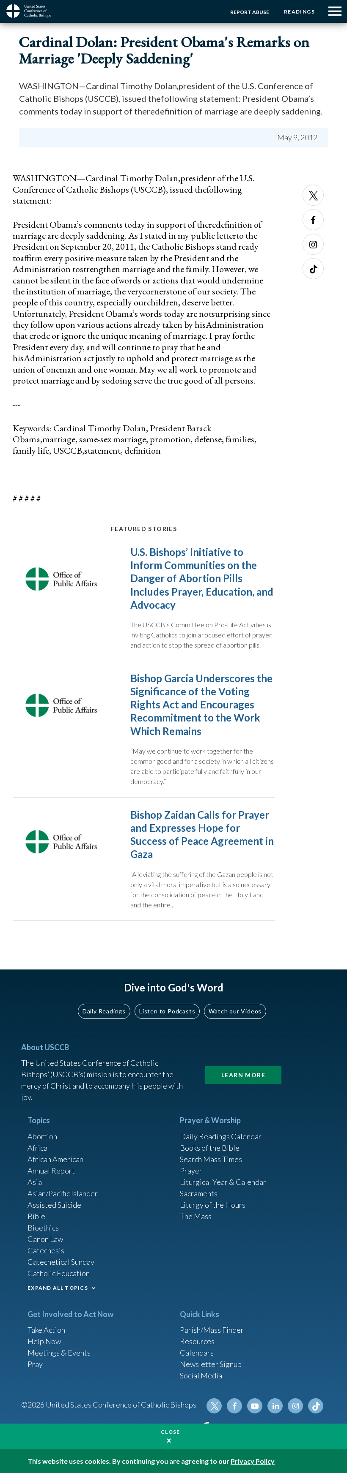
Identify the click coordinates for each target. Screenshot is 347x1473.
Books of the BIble (210, 1147)
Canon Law (45, 1239)
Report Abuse (249, 12)
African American (55, 1159)
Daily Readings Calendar (221, 1136)
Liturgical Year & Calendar (223, 1182)
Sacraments (199, 1193)
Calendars (197, 1352)
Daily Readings (104, 1011)
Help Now (44, 1341)
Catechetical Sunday (61, 1261)
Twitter (313, 195)
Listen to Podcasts (167, 1011)
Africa (37, 1147)
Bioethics (43, 1227)
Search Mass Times (211, 1159)
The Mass (196, 1216)
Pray (35, 1364)
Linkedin (275, 1405)
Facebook (313, 219)
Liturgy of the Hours (212, 1204)
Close (170, 1432)
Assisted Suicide (54, 1204)
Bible (36, 1216)
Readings (299, 11)
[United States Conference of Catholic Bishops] (31, 11)
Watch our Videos (235, 1011)
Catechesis (46, 1250)
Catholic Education (59, 1273)
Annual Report (51, 1170)
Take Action (46, 1329)
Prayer (191, 1170)
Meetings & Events (59, 1352)
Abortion (42, 1136)
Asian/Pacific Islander (63, 1193)
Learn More (243, 1074)
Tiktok (313, 268)
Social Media (201, 1375)
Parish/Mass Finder (212, 1329)
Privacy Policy (253, 1461)
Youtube (254, 1405)
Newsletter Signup (211, 1364)
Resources (197, 1341)
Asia (35, 1182)
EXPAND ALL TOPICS (58, 1288)
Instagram (313, 244)
